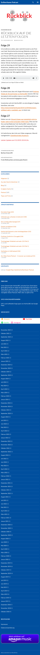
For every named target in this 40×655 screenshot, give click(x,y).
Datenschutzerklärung (7, 628)
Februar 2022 (5, 476)
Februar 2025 (5, 358)
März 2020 (4, 552)
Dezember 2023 (6, 403)
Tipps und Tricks (6, 196)
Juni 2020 (4, 542)
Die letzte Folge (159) (7, 212)
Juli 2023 (4, 420)
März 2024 (4, 392)
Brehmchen (19, 40)
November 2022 (6, 444)
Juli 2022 (4, 458)
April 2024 (4, 389)
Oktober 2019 (5, 570)
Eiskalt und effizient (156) (8, 226)
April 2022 (4, 469)
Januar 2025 (4, 361)
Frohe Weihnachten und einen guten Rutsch (14, 159)
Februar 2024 (5, 396)
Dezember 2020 (6, 524)
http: (2, 108)
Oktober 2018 (5, 611)
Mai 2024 (4, 385)
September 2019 (6, 573)
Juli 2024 (4, 382)
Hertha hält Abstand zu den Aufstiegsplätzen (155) (16, 231)
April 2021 (4, 511)
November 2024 (6, 368)
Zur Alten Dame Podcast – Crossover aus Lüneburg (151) (18, 256)
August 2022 (5, 455)
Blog (2, 185)
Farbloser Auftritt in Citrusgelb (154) (12, 236)
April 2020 (4, 549)
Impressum (4, 624)
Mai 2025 (4, 347)
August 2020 (5, 538)
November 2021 (6, 486)
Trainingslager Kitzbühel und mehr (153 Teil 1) (15, 246)
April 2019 (4, 591)
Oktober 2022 (5, 448)
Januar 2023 (4, 438)
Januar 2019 (4, 601)
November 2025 (6, 330)
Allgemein (4, 178)
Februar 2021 (5, 518)
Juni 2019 (4, 584)
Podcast (3, 192)
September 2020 (6, 535)
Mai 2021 (4, 507)
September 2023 (6, 413)
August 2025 (5, 340)
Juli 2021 (4, 500)
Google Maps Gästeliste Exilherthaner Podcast (20, 270)
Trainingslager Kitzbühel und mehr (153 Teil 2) (15, 241)
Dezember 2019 (6, 563)
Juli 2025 (4, 344)
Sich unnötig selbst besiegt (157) (10, 222)
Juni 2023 (4, 424)
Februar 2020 (5, 556)
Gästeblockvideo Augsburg (19, 135)
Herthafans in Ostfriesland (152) (10, 251)
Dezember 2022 (6, 441)
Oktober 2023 (5, 410)
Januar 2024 (4, 399)
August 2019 (5, 577)
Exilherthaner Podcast (9, 2)
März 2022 (4, 472)
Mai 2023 (4, 427)
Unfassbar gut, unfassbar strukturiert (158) (14, 217)
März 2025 (4, 354)
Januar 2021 (4, 521)
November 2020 (6, 528)
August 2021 (5, 497)
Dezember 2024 (6, 365)
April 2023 (4, 431)
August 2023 (5, 417)
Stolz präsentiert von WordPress (9, 652)
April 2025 (4, 351)
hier (32, 292)
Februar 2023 (5, 434)
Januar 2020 (4, 559)
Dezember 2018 (6, 604)
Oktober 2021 (5, 490)
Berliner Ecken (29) (7, 152)
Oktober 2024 (5, 371)
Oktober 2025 (5, 333)
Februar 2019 (5, 597)
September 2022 (6, 451)
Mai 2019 (4, 587)
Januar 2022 (4, 479)
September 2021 (6, 493)
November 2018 (6, 608)
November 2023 (6, 406)
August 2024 (5, 378)
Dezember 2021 (6, 483)
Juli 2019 (4, 580)
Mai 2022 (4, 465)
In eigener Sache (6, 30)
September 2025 (6, 337)
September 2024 (6, 375)
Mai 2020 (4, 545)
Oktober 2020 (5, 531)
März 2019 (4, 594)
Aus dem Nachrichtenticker (9, 182)
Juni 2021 (4, 504)
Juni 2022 (4, 462)
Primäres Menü (37, 2)
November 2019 (6, 566)
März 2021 (4, 514)
